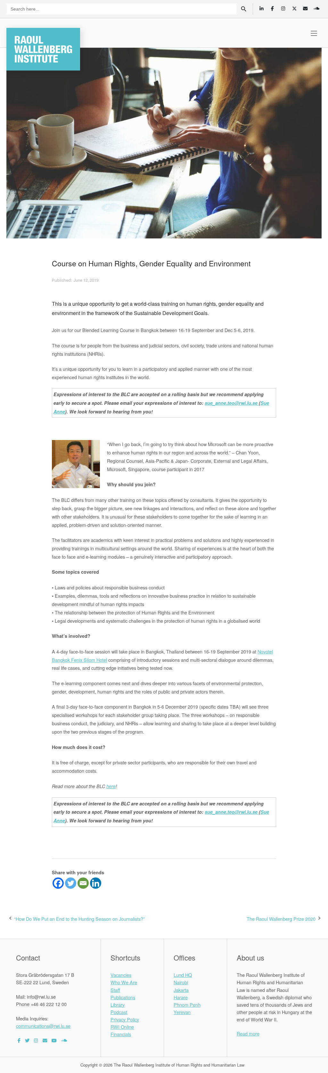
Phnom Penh (187, 1004)
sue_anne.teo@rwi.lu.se (232, 403)
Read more (248, 1033)
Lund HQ (183, 974)
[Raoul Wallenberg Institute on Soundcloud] (64, 1040)
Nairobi (181, 982)
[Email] (83, 883)
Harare (181, 997)
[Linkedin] (95, 883)
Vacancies (121, 974)
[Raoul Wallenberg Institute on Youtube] (54, 1040)
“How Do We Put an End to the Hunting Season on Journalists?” (79, 918)
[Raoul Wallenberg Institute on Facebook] (19, 1040)
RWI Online (122, 1026)
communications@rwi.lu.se (43, 1025)
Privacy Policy (125, 1019)
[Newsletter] (305, 8)
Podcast (119, 1012)
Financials (121, 1034)
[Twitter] (70, 883)
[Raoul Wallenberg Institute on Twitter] (27, 1040)
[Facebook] (58, 883)
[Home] (43, 48)
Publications (123, 997)
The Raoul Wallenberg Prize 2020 (281, 918)
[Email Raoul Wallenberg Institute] (45, 1040)
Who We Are (124, 982)
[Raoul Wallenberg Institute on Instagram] (36, 1040)
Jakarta (181, 989)
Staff (115, 989)
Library (118, 1004)
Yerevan (182, 1012)
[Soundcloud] (316, 8)
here (111, 786)
